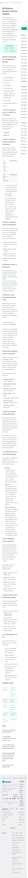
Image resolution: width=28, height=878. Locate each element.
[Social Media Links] (3, 798)
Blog (21, 788)
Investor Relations (22, 804)
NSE (13, 833)
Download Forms (16, 850)
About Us (22, 784)
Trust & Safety (21, 800)
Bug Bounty (16, 861)
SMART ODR (15, 847)
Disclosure (14, 845)
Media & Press (21, 791)
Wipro (3, 824)
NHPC (3, 819)
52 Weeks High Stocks (7, 815)
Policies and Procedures (18, 838)
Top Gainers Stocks (7, 812)
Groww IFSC (16, 872)
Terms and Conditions (17, 835)
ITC (3, 822)
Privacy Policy (15, 842)
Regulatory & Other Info (17, 840)
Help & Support (21, 797)
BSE (17, 833)
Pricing (21, 786)
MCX (21, 833)
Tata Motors (5, 817)
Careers (21, 794)
